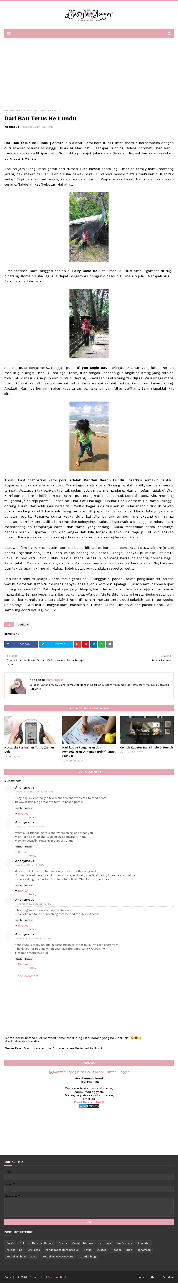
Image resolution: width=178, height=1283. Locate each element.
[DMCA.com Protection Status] (89, 1107)
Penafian (168, 1277)
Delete (28, 808)
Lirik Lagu (34, 1249)
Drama (62, 1243)
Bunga (10, 1243)
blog (129, 1249)
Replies (23, 813)
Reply (19, 808)
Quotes (101, 1249)
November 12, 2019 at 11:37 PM (33, 903)
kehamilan (144, 1249)
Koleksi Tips (14, 1249)
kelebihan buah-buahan (22, 1256)
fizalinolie (12, 126)
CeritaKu (20, 110)
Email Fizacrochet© (89, 1102)
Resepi (116, 1249)
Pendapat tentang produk (62, 1249)
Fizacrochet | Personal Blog (48, 1277)
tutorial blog (88, 1256)
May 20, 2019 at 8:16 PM (29, 826)
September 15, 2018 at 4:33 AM (34, 791)
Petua (87, 1249)
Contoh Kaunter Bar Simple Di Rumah (146, 747)
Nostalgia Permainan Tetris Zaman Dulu (29, 749)
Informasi (105, 1243)
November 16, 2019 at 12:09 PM (34, 938)
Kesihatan (143, 1243)
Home (8, 110)
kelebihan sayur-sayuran (58, 1256)
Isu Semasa (124, 1243)
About (154, 1277)
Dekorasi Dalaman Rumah (36, 1243)
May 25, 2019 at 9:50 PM (29, 865)
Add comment (27, 976)
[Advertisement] (89, 72)
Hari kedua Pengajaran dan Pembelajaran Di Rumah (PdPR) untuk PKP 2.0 (88, 752)
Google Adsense (83, 1243)
